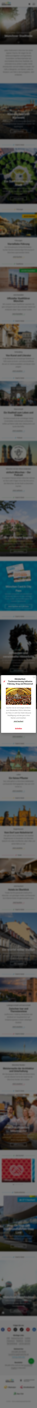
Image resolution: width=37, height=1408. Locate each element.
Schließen (18, 728)
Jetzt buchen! (18, 721)
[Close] (34, 677)
